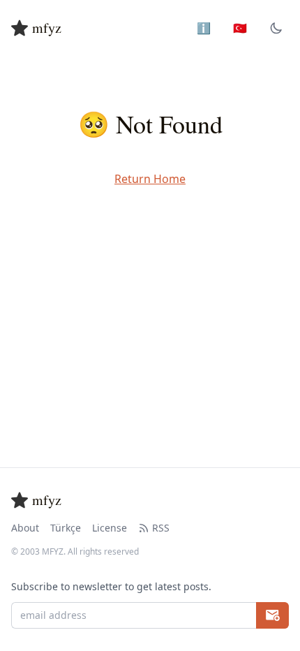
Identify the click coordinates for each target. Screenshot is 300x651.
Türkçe (65, 527)
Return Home (150, 178)
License (109, 527)
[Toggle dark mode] (276, 28)
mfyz (46, 27)
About (25, 527)
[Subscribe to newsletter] (272, 615)
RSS (161, 527)
